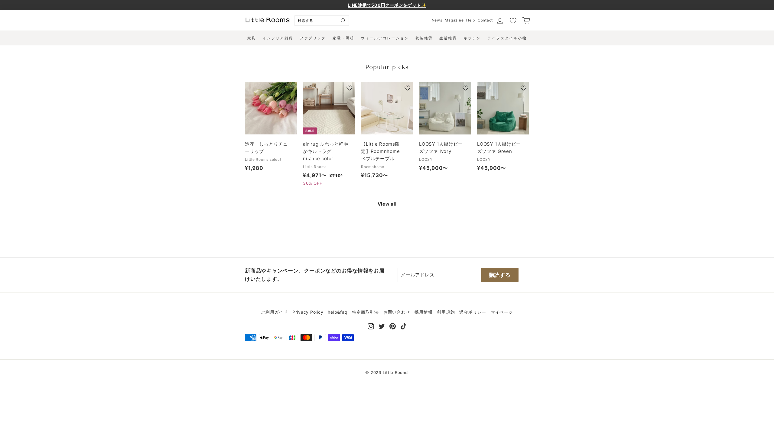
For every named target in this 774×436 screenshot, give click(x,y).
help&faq (337, 312)
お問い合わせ (396, 312)
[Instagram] (371, 325)
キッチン (472, 38)
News (437, 20)
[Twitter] (382, 325)
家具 (251, 38)
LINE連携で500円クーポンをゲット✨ (387, 5)
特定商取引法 (365, 312)
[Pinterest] (392, 325)
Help (470, 20)
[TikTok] (403, 325)
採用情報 (423, 312)
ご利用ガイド (274, 312)
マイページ (502, 312)
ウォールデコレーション (385, 38)
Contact (485, 20)
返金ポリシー (472, 312)
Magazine (454, 20)
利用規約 (446, 312)
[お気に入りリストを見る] (513, 20)
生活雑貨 (448, 38)
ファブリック (313, 38)
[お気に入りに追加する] (291, 88)
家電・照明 (343, 38)
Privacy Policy (308, 312)
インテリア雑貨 (278, 38)
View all (387, 204)
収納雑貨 (424, 38)
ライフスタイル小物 (507, 38)
